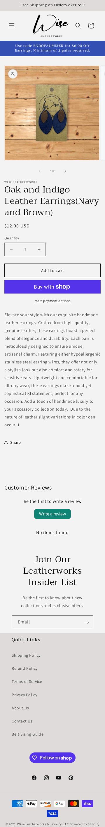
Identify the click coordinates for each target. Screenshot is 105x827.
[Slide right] (65, 171)
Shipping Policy (26, 655)
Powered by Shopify (85, 824)
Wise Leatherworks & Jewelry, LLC (43, 824)
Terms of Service (27, 681)
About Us (20, 708)
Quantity (11, 238)
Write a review (52, 514)
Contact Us (22, 721)
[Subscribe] (86, 622)
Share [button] (15, 442)
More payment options (53, 300)
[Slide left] (39, 171)
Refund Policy (25, 668)
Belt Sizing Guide (27, 734)
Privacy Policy (24, 694)
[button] (11, 25)
